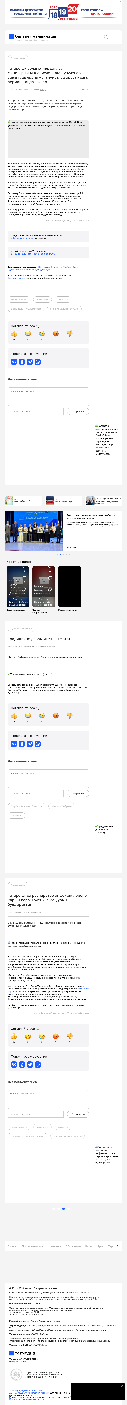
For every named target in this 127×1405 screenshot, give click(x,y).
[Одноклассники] (22, 362)
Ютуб (75, 267)
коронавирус (19, 299)
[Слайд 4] (66, 554)
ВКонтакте (43, 267)
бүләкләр (16, 815)
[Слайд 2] (60, 554)
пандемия (42, 299)
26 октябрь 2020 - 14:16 (18, 912)
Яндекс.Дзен (44, 269)
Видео (89, 1246)
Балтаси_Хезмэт (16, 278)
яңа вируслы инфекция (64, 308)
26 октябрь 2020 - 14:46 (18, 646)
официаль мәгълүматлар (26, 308)
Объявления (73, 1246)
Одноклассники (16, 269)
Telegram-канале (23, 237)
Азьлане (56, 1246)
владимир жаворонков (67, 1136)
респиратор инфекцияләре (27, 1136)
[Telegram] (30, 362)
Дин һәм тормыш (21, 628)
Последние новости (34, 1246)
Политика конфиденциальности (26, 1399)
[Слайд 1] (57, 554)
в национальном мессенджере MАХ (33, 253)
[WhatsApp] (38, 362)
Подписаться (95, 1395)
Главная (12, 1246)
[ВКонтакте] (14, 362)
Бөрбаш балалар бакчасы (26, 806)
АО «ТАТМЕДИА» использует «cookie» (29, 1392)
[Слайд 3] (63, 554)
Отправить (78, 411)
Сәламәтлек (18, 58)
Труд (101, 1246)
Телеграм (31, 269)
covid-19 (63, 299)
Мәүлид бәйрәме (62, 806)
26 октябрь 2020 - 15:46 (18, 90)
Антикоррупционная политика (25, 1390)
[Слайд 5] (69, 554)
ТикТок (67, 267)
